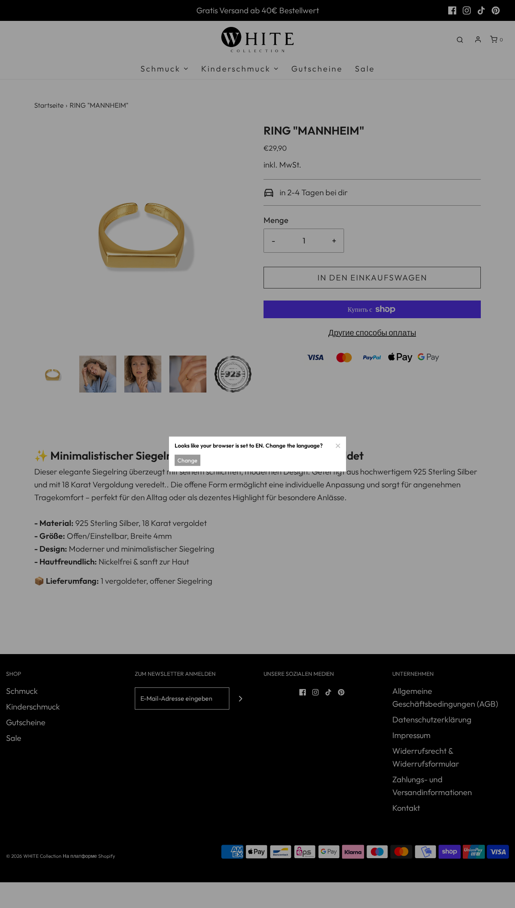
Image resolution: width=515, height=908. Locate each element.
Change (187, 460)
